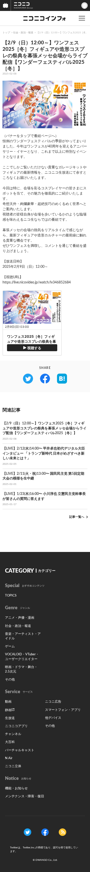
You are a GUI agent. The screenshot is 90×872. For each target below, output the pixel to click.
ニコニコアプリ (16, 726)
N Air (8, 758)
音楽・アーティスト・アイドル (23, 636)
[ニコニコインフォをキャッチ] (62, 832)
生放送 (10, 718)
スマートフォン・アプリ (63, 710)
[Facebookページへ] (45, 832)
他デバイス (53, 718)
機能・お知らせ (16, 788)
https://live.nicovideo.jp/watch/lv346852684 (36, 282)
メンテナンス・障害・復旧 (24, 796)
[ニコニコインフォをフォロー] (27, 832)
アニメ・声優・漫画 (19, 617)
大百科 (10, 742)
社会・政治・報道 (23, 32)
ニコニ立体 (13, 766)
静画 (8, 710)
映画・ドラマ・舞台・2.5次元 (21, 669)
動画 (8, 701)
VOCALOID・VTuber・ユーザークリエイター (22, 657)
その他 (10, 679)
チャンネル (13, 734)
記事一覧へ (76, 516)
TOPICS (10, 595)
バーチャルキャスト (19, 750)
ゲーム (10, 646)
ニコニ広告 (53, 701)
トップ (6, 32)
